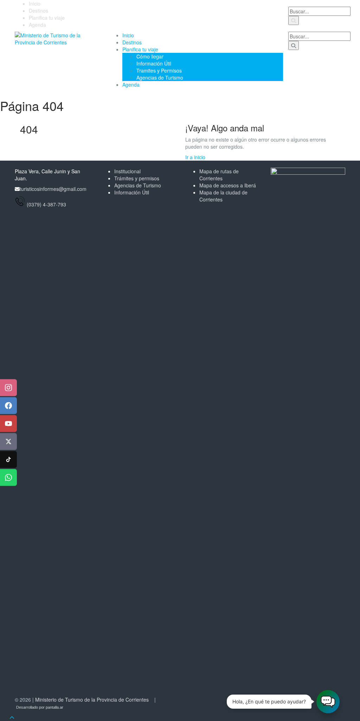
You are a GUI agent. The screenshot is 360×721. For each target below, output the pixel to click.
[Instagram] (8, 387)
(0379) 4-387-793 (46, 204)
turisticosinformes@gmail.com (53, 188)
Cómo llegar (149, 56)
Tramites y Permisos (159, 70)
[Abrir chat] (328, 701)
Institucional (127, 171)
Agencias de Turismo (159, 77)
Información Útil (153, 63)
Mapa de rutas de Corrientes (219, 175)
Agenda (37, 24)
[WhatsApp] (8, 477)
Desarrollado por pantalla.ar (39, 707)
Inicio (34, 3)
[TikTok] (8, 459)
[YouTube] (8, 423)
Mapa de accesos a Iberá (227, 185)
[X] (8, 441)
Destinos (38, 10)
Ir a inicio (195, 157)
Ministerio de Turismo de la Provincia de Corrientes (92, 699)
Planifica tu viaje (47, 17)
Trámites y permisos (136, 178)
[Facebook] (8, 405)
